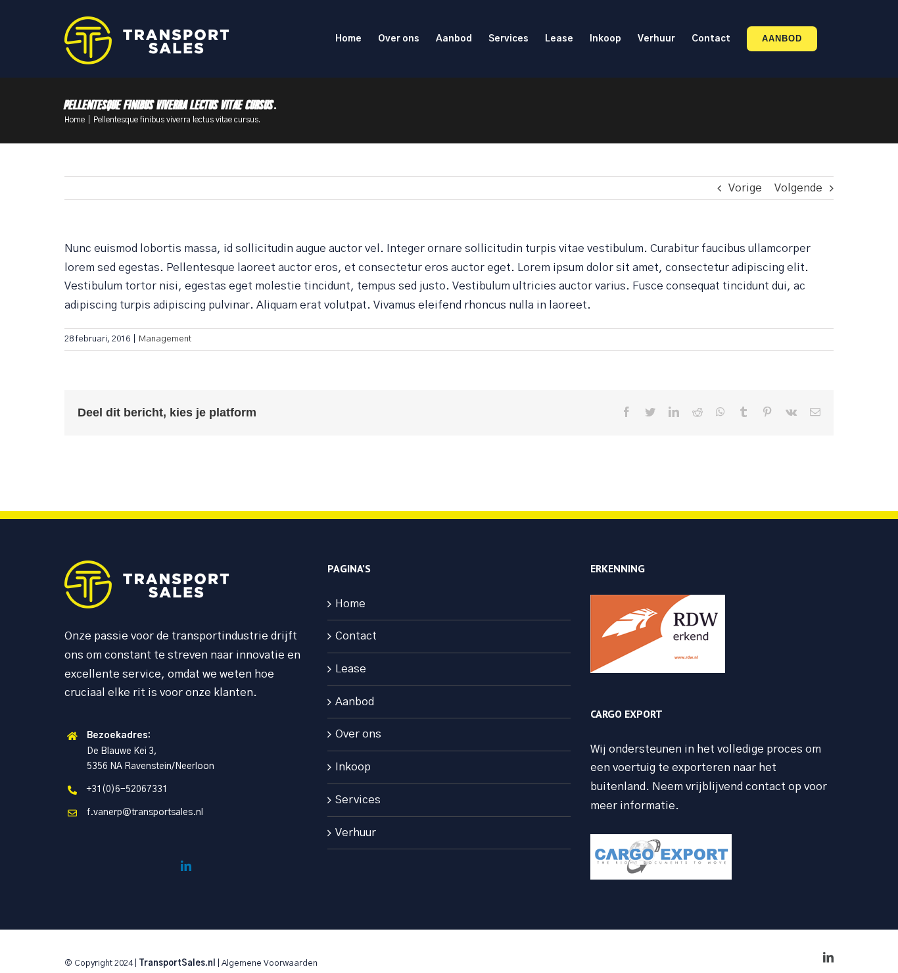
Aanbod (354, 701)
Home (350, 603)
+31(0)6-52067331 (127, 789)
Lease (350, 668)
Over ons (358, 733)
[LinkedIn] (186, 866)
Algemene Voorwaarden (270, 963)
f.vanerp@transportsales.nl (145, 812)
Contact (356, 635)
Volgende (798, 187)
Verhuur (355, 832)
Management (165, 339)
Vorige (745, 187)
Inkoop (353, 766)
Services (358, 799)
